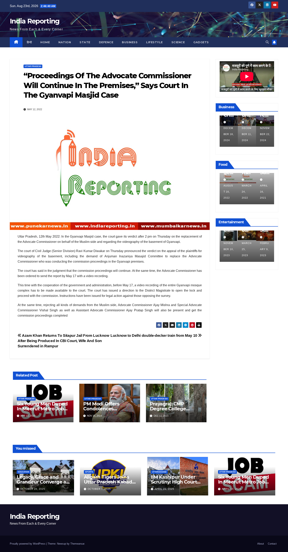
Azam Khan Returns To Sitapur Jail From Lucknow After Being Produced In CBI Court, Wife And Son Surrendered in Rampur (63, 340)
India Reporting (35, 21)
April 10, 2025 (231, 489)
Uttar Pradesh (33, 66)
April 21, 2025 (164, 489)
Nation (64, 42)
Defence (106, 42)
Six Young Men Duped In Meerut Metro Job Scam (42, 408)
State (85, 42)
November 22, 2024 (265, 134)
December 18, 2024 (229, 134)
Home (45, 42)
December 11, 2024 (247, 134)
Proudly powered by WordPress (28, 543)
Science (178, 42)
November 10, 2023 (229, 249)
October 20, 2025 (32, 489)
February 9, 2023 (264, 249)
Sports (89, 472)
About (260, 543)
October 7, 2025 (99, 489)
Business (130, 42)
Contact (272, 543)
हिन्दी (29, 42)
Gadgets (201, 42)
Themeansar (77, 543)
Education (23, 472)
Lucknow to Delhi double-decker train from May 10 (154, 335)
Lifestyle (154, 42)
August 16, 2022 (228, 191)
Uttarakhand (159, 472)
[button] (267, 42)
